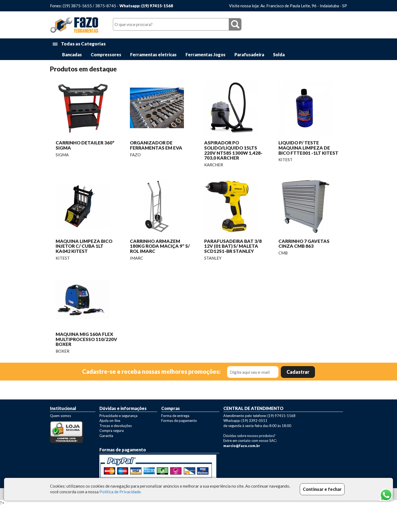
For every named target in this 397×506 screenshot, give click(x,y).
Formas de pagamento (179, 420)
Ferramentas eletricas (153, 54)
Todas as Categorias (83, 44)
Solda (279, 54)
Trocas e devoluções (115, 426)
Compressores (106, 54)
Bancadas (72, 54)
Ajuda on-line (109, 420)
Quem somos (60, 416)
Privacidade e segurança (118, 416)
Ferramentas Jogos (206, 54)
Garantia (106, 436)
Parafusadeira (249, 54)
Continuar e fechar (322, 489)
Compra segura (111, 430)
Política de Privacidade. (120, 492)
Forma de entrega (175, 416)
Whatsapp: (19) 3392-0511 (245, 420)
